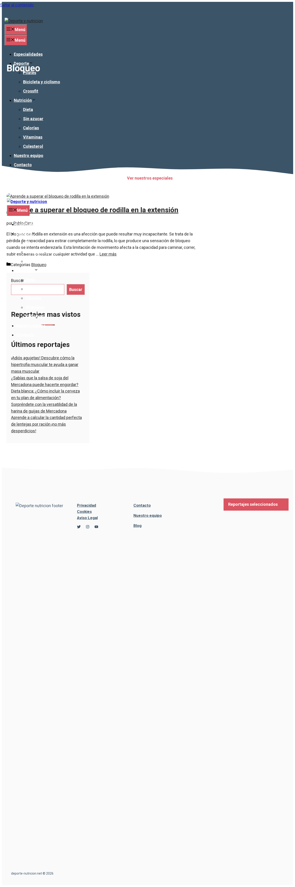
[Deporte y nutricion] (27, 201)
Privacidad (86, 505)
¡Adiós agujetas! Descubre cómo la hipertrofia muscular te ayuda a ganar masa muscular (44, 364)
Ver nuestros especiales (150, 178)
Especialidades (28, 54)
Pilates (29, 72)
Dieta (28, 109)
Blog (137, 525)
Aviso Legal (87, 517)
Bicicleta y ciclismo (41, 81)
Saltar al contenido (17, 5)
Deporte (21, 63)
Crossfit (30, 91)
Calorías (31, 127)
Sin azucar (33, 118)
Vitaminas (32, 137)
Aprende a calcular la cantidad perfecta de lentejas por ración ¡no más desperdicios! (46, 424)
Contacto (23, 164)
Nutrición (23, 100)
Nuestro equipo (28, 155)
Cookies (84, 511)
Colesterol (33, 146)
